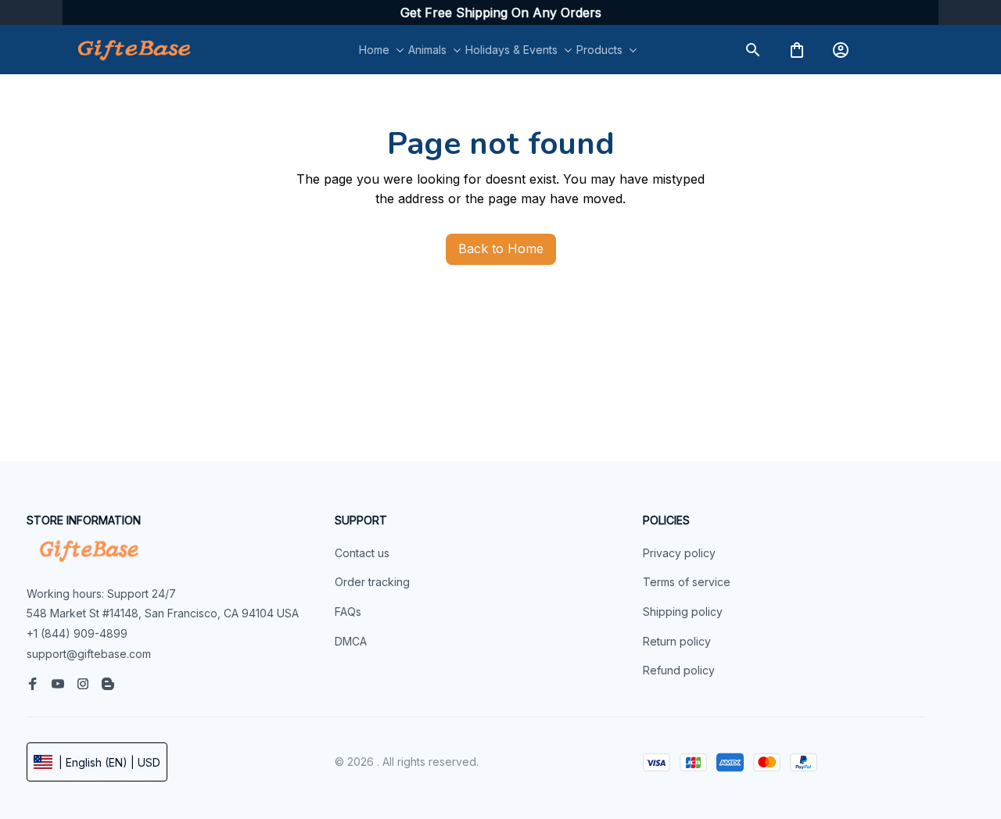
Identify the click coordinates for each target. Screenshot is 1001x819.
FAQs (348, 611)
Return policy (677, 641)
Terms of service (686, 581)
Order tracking (372, 581)
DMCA (351, 641)
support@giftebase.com (89, 653)
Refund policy (679, 670)
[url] (500, 13)
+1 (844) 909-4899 (77, 633)
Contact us (362, 553)
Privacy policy (679, 553)
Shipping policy (683, 611)
